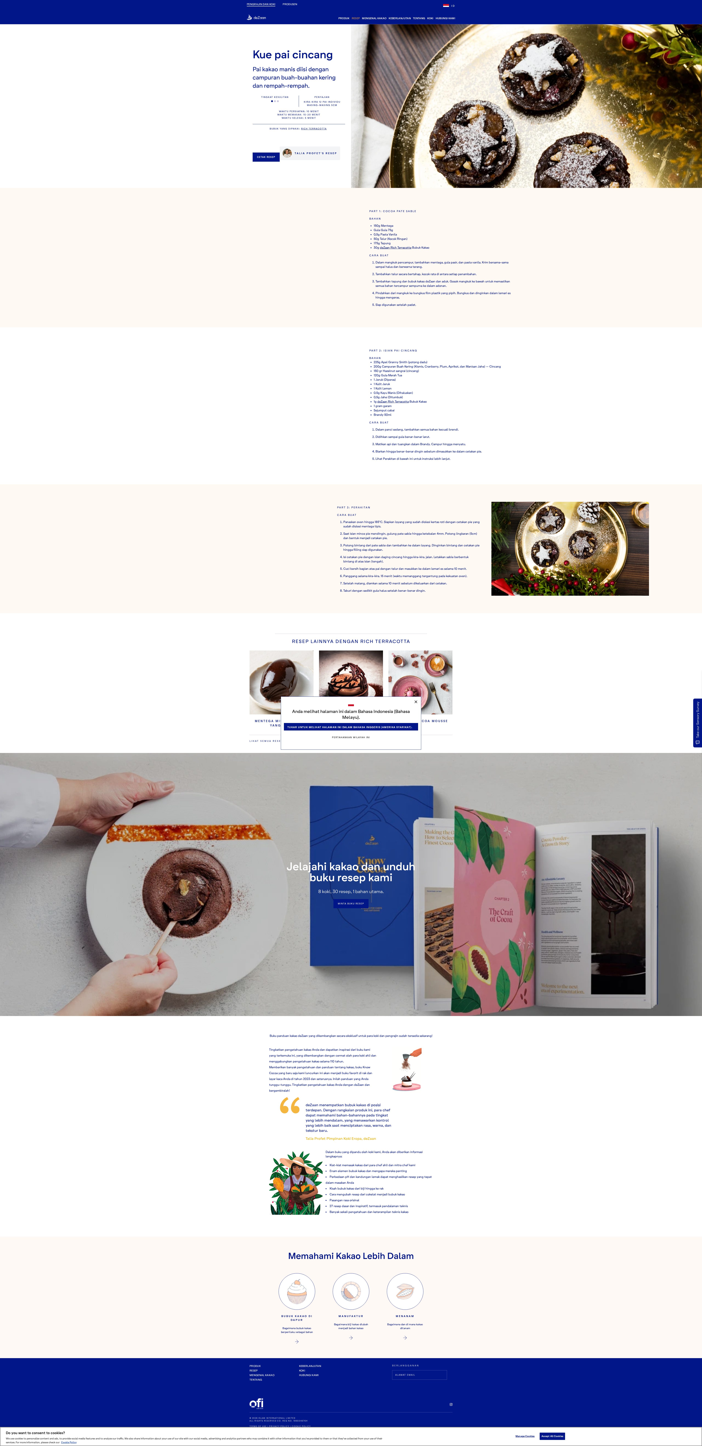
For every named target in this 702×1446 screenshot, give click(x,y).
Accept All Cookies (552, 1436)
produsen (290, 4)
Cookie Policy (69, 1442)
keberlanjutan (400, 18)
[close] (416, 702)
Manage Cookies (525, 1436)
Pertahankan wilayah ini (351, 737)
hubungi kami (445, 18)
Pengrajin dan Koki (261, 4)
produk (344, 18)
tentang (419, 18)
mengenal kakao (374, 18)
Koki (430, 18)
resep (356, 18)
